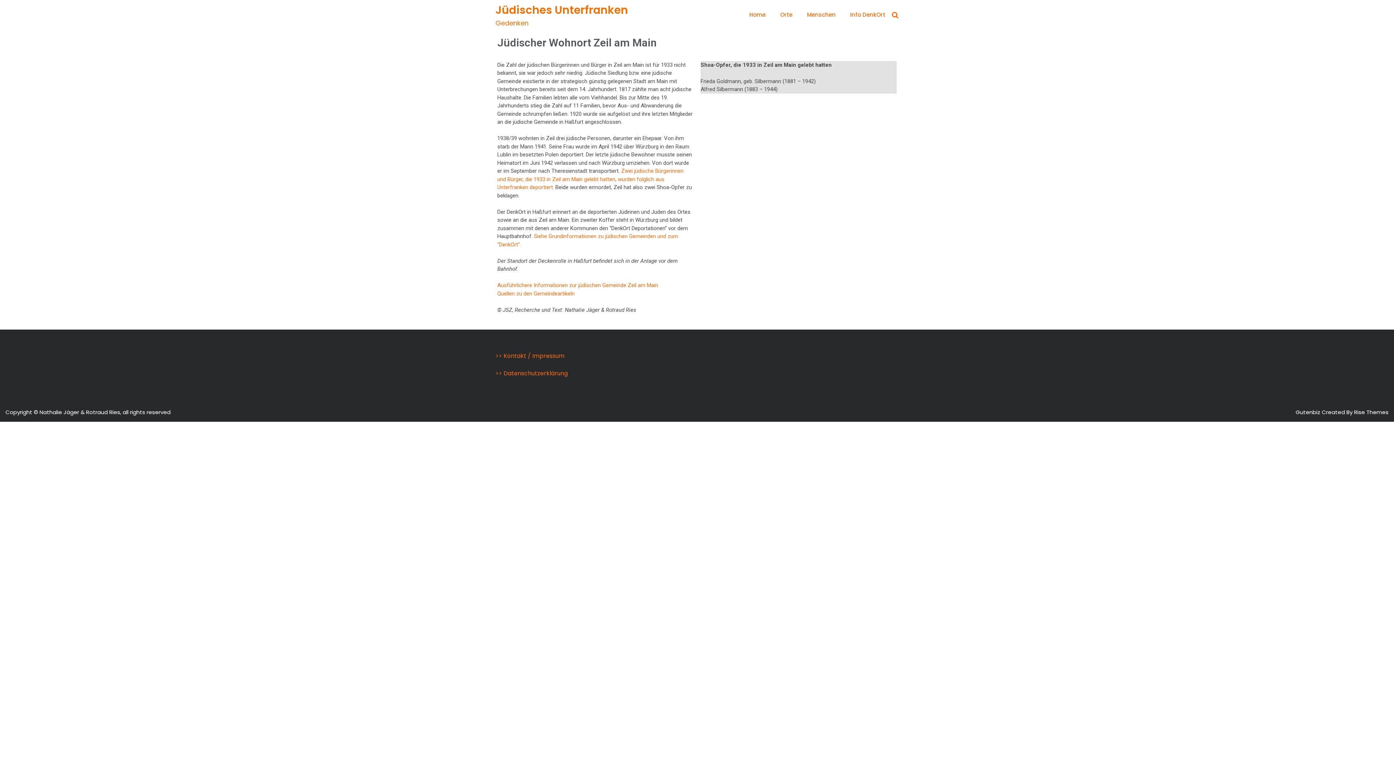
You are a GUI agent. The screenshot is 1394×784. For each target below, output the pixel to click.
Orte (786, 15)
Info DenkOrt (867, 15)
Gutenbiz (1309, 412)
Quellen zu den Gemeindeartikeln (536, 293)
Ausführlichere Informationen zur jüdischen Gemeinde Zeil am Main (577, 285)
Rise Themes (1371, 412)
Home (757, 15)
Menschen (821, 15)
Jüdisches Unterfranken (562, 10)
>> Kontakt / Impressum (530, 356)
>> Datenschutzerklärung (532, 373)
